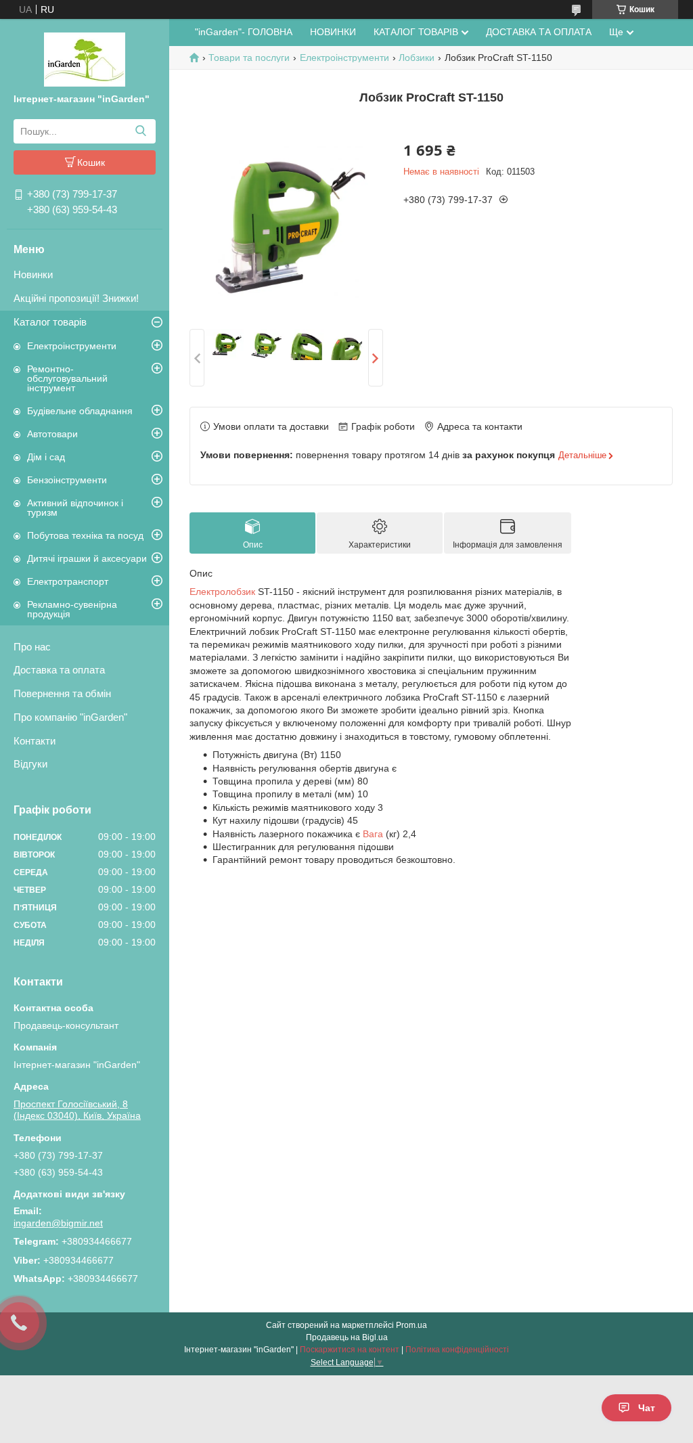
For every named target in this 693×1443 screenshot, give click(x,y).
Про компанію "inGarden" (70, 717)
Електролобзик (222, 591)
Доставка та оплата (59, 669)
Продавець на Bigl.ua (347, 1337)
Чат (646, 1407)
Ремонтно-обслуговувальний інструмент (67, 378)
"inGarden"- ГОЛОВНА (243, 31)
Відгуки (30, 764)
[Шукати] (140, 131)
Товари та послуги (249, 57)
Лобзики (416, 57)
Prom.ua (411, 1325)
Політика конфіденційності (457, 1349)
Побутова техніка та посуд (85, 535)
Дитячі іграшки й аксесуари (87, 558)
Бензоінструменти (67, 479)
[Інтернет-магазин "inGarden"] (84, 58)
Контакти (34, 741)
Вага (373, 833)
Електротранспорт (67, 581)
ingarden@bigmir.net (58, 1223)
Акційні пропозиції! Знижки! (76, 298)
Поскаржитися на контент (349, 1349)
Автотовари (52, 433)
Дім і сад (46, 456)
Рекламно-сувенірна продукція (72, 609)
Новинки (33, 274)
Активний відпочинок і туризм (75, 507)
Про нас (32, 646)
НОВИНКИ (333, 31)
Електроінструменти (71, 345)
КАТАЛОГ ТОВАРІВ (416, 31)
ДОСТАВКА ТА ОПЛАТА (538, 31)
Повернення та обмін (62, 693)
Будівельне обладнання (80, 410)
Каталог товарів (50, 322)
